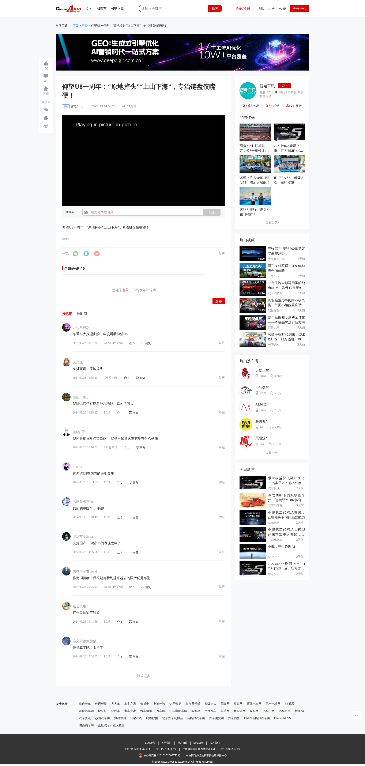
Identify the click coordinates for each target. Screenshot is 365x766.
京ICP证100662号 (166, 749)
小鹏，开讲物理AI (281, 546)
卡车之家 (130, 711)
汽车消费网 (275, 293)
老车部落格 (275, 505)
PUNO (77, 467)
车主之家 (130, 703)
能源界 (195, 711)
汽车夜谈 (274, 488)
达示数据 (175, 703)
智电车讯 (267, 85)
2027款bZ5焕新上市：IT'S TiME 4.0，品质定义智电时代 (289, 150)
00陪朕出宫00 (83, 501)
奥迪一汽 (159, 703)
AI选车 (102, 8)
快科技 (102, 711)
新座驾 (299, 711)
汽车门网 (269, 711)
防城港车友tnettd (85, 571)
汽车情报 (146, 711)
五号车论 (274, 276)
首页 (75, 25)
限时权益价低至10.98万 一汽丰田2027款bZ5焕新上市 (286, 483)
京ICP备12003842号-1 (137, 749)
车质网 (225, 711)
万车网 (160, 711)
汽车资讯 (85, 718)
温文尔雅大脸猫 (84, 641)
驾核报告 (274, 310)
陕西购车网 (86, 725)
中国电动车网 (178, 711)
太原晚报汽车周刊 (279, 259)
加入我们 (215, 742)
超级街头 (210, 703)
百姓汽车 (210, 711)
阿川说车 (274, 327)
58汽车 (115, 711)
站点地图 (150, 742)
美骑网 (225, 703)
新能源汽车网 (196, 718)
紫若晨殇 (79, 606)
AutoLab (273, 557)
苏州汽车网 (102, 718)
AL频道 (261, 404)
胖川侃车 (262, 421)
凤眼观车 (262, 438)
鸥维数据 (152, 718)
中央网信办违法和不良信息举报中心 (206, 755)
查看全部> (272, 453)
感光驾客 (274, 522)
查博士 (144, 703)
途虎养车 (85, 703)
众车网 (254, 711)
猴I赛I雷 (79, 432)
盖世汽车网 (86, 711)
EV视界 (290, 703)
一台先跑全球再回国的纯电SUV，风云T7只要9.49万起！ (286, 287)
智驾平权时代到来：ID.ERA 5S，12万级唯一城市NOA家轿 (286, 339)
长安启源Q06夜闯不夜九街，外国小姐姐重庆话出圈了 (286, 305)
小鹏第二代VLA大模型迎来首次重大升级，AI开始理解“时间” (286, 534)
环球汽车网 (254, 703)
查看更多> (272, 222)
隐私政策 (198, 742)
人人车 (115, 703)
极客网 (238, 703)
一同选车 (274, 345)
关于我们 (166, 742)
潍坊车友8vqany (84, 536)
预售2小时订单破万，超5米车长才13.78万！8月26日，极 (254, 150)
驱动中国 (120, 718)
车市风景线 (192, 703)
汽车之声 (285, 711)
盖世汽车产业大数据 (111, 725)
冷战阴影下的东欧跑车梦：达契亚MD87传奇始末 (286, 500)
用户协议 (182, 742)
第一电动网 (273, 703)
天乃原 (78, 362)
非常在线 (136, 718)
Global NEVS (282, 718)
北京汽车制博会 (172, 718)
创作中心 (299, 8)
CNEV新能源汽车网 (257, 718)
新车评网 (239, 711)
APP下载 (117, 8)
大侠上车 (262, 370)
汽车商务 (234, 718)
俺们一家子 (81, 397)
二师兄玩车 (275, 540)
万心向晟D (81, 327)
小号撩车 (262, 387)
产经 (85, 25)
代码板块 (101, 703)
